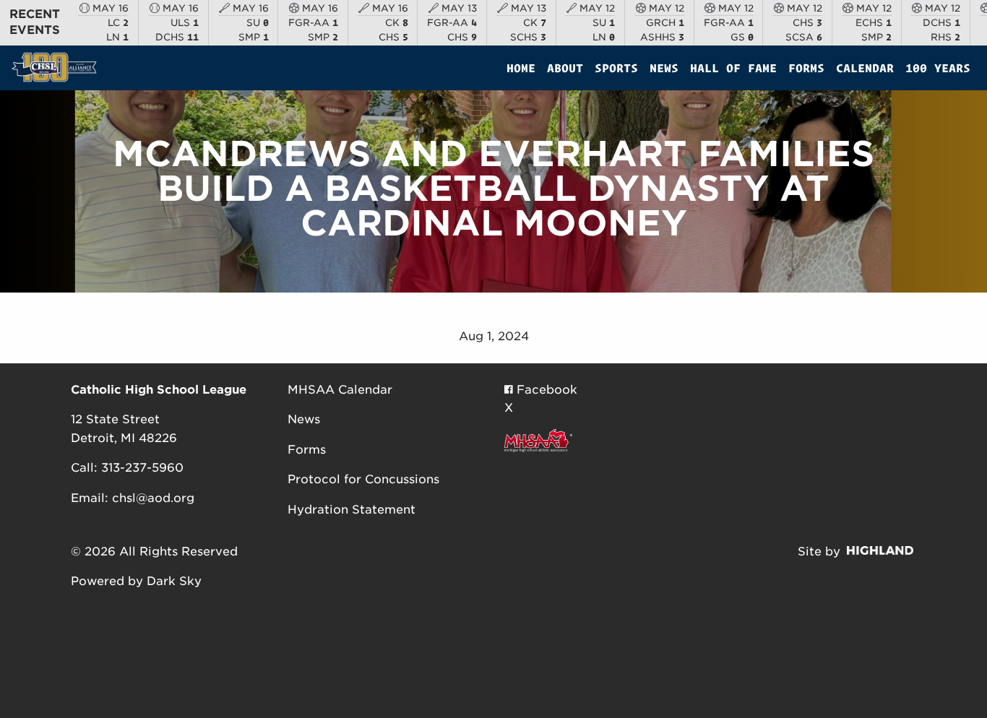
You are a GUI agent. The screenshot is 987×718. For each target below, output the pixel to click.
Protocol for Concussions (363, 479)
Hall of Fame (733, 67)
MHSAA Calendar (340, 390)
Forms (806, 67)
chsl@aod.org (153, 498)
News (664, 67)
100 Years (937, 67)
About (565, 67)
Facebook (545, 390)
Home (521, 67)
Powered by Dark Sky (136, 581)
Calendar (865, 67)
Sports (616, 67)
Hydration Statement (351, 509)
